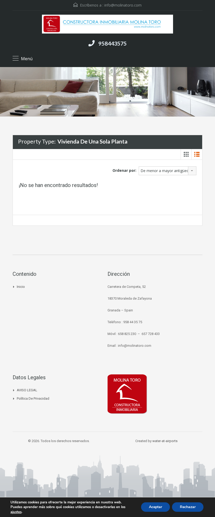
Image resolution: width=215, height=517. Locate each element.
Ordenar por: (124, 170)
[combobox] (167, 170)
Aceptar (155, 507)
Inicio (21, 287)
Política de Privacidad (33, 398)
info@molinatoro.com (123, 5)
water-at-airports (165, 441)
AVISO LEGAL (27, 390)
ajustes (16, 512)
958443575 (112, 43)
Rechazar (188, 507)
